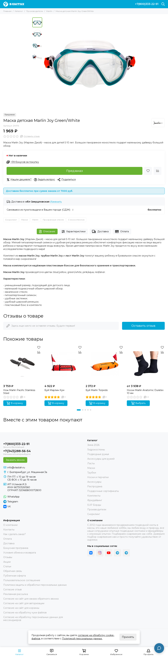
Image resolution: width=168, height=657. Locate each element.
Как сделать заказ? (14, 534)
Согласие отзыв (12, 589)
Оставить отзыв (143, 326)
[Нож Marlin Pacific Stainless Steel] (22, 364)
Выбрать (140, 403)
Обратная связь (12, 571)
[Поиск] (163, 4)
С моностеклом (76, 219)
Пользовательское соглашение (21, 580)
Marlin (49, 11)
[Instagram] (99, 552)
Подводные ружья (98, 454)
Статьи (7, 566)
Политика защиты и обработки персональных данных (35, 584)
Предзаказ (74, 171)
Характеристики (75, 231)
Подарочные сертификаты (103, 491)
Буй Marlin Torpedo (97, 390)
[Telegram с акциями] (117, 552)
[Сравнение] (157, 171)
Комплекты (93, 495)
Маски (24, 219)
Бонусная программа (15, 548)
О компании (10, 524)
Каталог (19, 11)
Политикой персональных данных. (82, 638)
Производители (34, 11)
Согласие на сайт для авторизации (23, 603)
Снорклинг (11, 219)
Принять (128, 637)
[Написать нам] (159, 648)
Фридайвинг (94, 500)
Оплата (124, 231)
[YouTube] (108, 552)
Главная (7, 11)
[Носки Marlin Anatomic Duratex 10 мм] (146, 364)
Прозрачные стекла (53, 219)
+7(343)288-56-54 (17, 451)
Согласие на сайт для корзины (21, 607)
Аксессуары (94, 481)
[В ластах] (13, 4)
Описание (49, 231)
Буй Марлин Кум (54, 390)
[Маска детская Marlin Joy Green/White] (90, 63)
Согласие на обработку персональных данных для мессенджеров (33, 619)
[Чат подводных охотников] (126, 552)
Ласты (91, 463)
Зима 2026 (93, 444)
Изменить (56, 202)
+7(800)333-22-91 (146, 4)
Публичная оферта (14, 575)
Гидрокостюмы (96, 449)
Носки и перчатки (98, 477)
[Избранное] (148, 171)
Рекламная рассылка (15, 594)
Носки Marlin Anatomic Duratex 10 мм (145, 392)
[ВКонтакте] (90, 552)
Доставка (103, 231)
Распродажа (94, 486)
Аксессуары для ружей (101, 458)
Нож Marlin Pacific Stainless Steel (19, 392)
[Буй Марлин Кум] (63, 364)
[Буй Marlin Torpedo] (105, 364)
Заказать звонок (15, 459)
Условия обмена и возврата (19, 552)
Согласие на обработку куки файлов (25, 612)
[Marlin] (158, 122)
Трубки (91, 472)
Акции (7, 561)
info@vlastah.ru (16, 467)
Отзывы (7, 557)
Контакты (8, 529)
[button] (45, 63)
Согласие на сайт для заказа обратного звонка (31, 598)
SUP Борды (94, 504)
